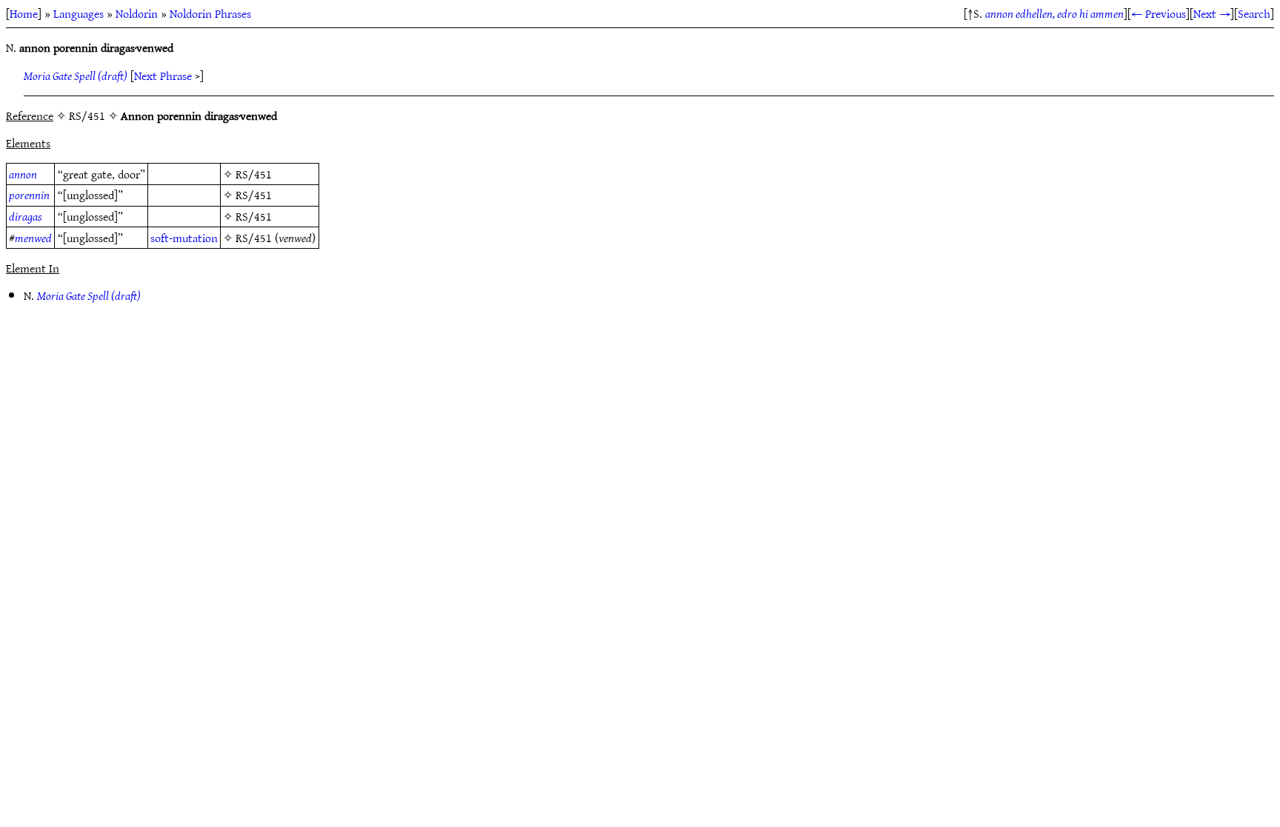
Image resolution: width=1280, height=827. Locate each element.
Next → (1211, 13)
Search (1254, 13)
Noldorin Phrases (210, 13)
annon (23, 174)
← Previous (1158, 13)
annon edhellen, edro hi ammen (1054, 13)
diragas (25, 216)
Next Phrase (163, 75)
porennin (29, 194)
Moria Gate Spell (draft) (75, 75)
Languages (78, 13)
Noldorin (137, 13)
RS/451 (254, 174)
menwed (33, 237)
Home (24, 13)
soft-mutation (184, 237)
